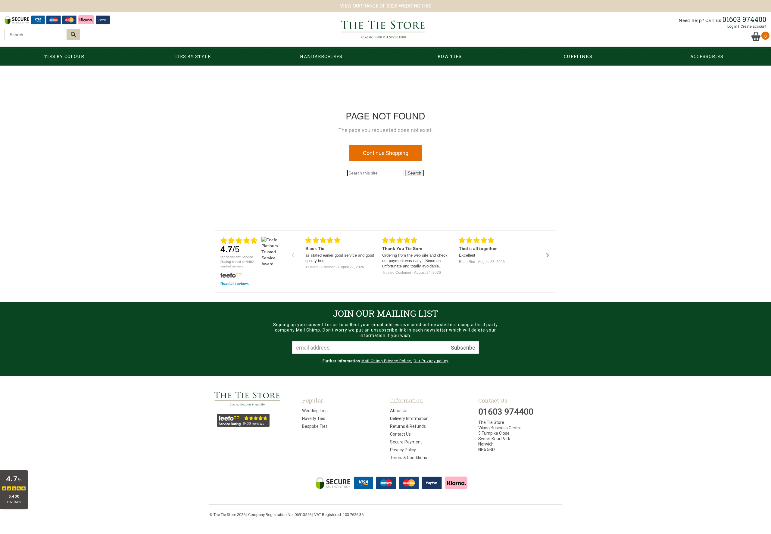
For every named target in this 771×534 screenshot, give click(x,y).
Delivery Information (409, 418)
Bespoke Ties (315, 426)
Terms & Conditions (408, 457)
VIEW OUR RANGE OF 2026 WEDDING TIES (385, 6)
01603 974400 (744, 19)
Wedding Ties (315, 410)
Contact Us (400, 434)
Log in (732, 26)
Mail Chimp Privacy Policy (386, 361)
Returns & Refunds (408, 426)
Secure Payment (406, 442)
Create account (753, 26)
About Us (398, 410)
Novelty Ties (313, 418)
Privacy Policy (403, 449)
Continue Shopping (385, 153)
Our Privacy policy (431, 361)
